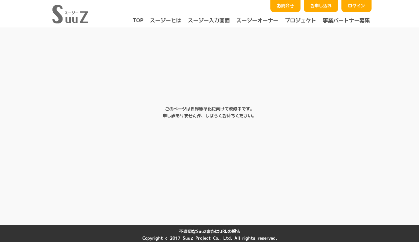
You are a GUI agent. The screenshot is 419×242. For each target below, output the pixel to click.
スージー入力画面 (209, 20)
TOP (138, 20)
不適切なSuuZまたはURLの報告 (209, 231)
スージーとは (165, 20)
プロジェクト (300, 20)
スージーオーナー (257, 20)
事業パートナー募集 (346, 20)
